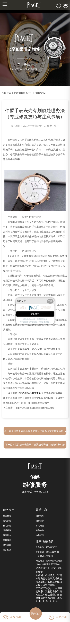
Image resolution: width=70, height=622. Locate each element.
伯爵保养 (40, 521)
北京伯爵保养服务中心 (29, 393)
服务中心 (40, 530)
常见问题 (40, 526)
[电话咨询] (59, 5)
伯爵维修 (40, 516)
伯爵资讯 (40, 92)
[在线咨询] (66, 5)
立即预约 (35, 314)
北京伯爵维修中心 (23, 92)
